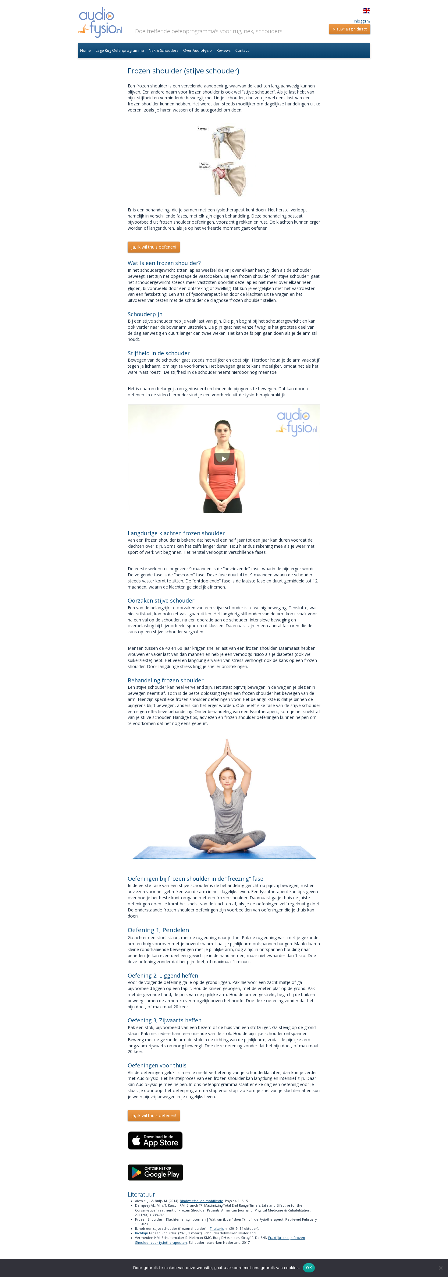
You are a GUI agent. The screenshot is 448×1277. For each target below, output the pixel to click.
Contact (242, 50)
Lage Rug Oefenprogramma (120, 50)
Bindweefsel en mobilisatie (201, 1201)
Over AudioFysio (197, 50)
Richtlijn (141, 1233)
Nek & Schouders (163, 50)
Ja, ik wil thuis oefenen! (153, 247)
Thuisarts (217, 1228)
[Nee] (440, 1268)
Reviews (223, 50)
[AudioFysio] (100, 23)
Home (85, 50)
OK (309, 1267)
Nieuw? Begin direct (350, 29)
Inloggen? (362, 21)
